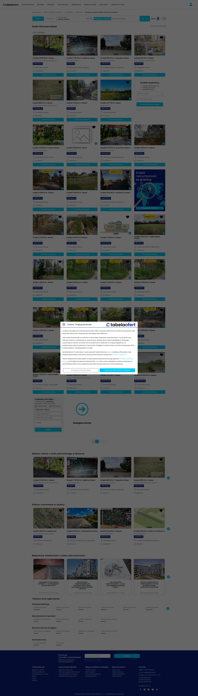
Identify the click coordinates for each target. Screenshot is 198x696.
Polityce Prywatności (119, 355)
